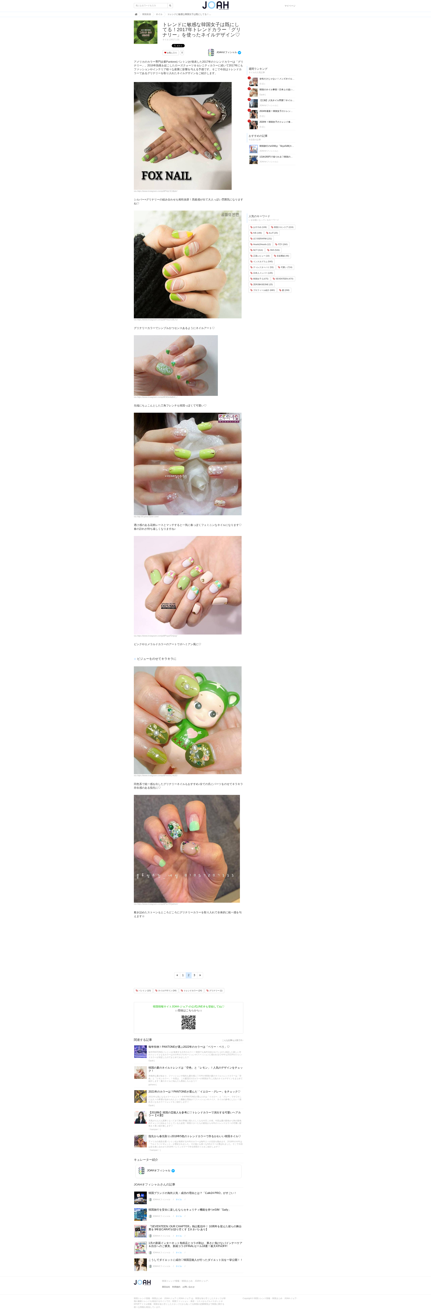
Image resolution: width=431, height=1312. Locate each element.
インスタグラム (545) (263, 261)
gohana (152, 1084)
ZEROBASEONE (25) (263, 284)
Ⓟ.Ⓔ (261, 84)
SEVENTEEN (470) (284, 279)
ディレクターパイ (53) (263, 267)
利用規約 (176, 1287)
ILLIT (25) (273, 233)
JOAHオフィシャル (226, 52)
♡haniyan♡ (154, 1129)
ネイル (165, 39)
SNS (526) (275, 250)
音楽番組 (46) (282, 256)
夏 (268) (285, 290)
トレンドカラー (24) (192, 990)
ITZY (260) (282, 244)
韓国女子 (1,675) (260, 279)
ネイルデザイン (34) (167, 990)
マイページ (290, 6)
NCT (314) (258, 250)
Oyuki (151, 1061)
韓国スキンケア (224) (283, 227)
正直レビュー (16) (261, 256)
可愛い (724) (286, 267)
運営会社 (166, 1287)
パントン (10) (144, 990)
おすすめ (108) (260, 227)
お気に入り (171, 53)
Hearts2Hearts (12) (262, 244)
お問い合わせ (189, 1287)
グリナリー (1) (215, 990)
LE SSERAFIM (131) (262, 239)
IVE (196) (257, 233)
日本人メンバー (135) (263, 273)
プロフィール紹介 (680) (264, 290)
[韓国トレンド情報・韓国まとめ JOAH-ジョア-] (215, 6)
